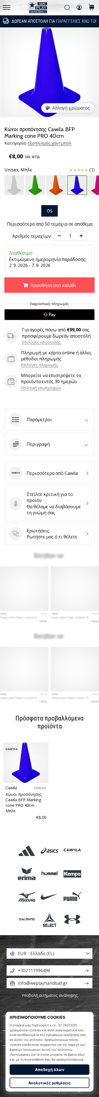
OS (50, 211)
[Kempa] (72, 873)
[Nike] (49, 896)
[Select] (49, 919)
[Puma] (72, 896)
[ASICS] (49, 851)
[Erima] (26, 873)
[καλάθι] (91, 8)
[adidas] (26, 851)
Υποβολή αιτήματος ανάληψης (49, 995)
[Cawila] (72, 851)
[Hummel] (49, 873)
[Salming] (26, 919)
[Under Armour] (72, 919)
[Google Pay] (49, 314)
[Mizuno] (26, 896)
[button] (49, 419)
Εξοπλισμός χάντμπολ (49, 143)
